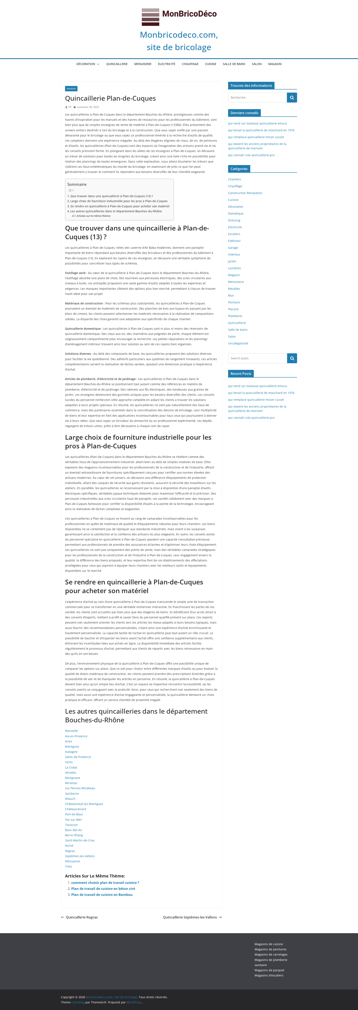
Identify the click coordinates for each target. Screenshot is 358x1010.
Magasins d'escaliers (269, 975)
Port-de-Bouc (74, 814)
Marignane (72, 778)
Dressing (234, 220)
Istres (69, 762)
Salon (257, 64)
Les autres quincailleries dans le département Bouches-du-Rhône (116, 211)
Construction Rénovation (245, 193)
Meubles (234, 289)
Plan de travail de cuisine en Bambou (102, 894)
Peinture (234, 302)
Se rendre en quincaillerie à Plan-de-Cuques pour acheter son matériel (119, 206)
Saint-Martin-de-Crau (80, 840)
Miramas (71, 783)
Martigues (72, 746)
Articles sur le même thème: (94, 216)
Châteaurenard (75, 809)
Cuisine (210, 64)
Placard (233, 309)
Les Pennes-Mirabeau (80, 788)
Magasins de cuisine (269, 944)
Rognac (70, 851)
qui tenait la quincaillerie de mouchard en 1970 (261, 130)
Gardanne (72, 793)
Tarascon (71, 825)
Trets (68, 866)
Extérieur (234, 241)
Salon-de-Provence (78, 757)
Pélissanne (72, 861)
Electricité (166, 64)
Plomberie (235, 316)
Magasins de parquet (269, 970)
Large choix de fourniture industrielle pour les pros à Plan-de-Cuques (119, 201)
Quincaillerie (117, 64)
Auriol (69, 845)
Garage (233, 248)
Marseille (71, 731)
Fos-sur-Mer (73, 820)
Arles (68, 741)
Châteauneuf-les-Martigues (84, 804)
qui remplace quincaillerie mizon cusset (256, 137)
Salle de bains (234, 64)
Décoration (85, 64)
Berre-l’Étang (74, 835)
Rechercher (292, 358)
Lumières (234, 268)
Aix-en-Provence (76, 736)
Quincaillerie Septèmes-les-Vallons (190, 917)
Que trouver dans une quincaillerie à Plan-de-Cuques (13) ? (111, 196)
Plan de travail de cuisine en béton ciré (103, 888)
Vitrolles (70, 773)
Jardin (232, 261)
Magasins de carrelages (271, 954)
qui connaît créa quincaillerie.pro (251, 155)
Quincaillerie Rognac (82, 917)
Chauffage (190, 64)
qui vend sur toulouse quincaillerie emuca (257, 123)
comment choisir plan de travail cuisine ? (105, 882)
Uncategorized (238, 343)
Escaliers (234, 234)
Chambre (234, 179)
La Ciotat (71, 767)
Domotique (235, 213)
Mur (231, 295)
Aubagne (71, 752)
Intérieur (234, 254)
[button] (97, 64)
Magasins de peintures (271, 949)
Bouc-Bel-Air (73, 830)
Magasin (275, 64)
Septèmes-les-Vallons (80, 856)
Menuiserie (142, 64)
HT (70, 107)
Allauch (70, 799)
